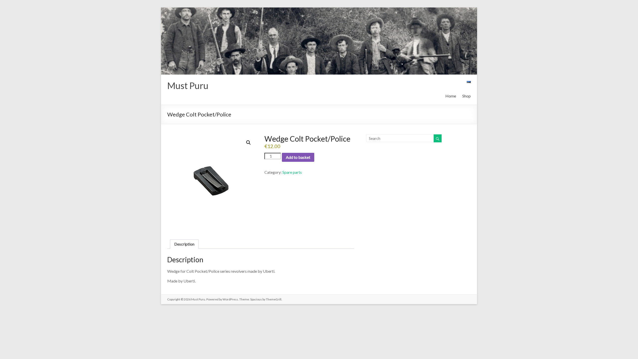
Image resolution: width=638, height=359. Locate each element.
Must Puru (187, 85)
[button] (248, 142)
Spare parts (292, 172)
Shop (466, 95)
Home (450, 95)
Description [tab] (184, 244)
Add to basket (298, 157)
